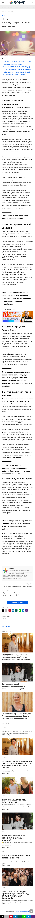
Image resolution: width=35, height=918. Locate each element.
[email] (6, 916)
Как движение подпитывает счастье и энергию (16, 856)
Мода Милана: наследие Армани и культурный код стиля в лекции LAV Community (15, 894)
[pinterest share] (9, 610)
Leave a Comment (17, 602)
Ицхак (3, 831)
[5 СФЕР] (17, 3)
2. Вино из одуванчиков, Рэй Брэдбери (17, 67)
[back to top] (31, 911)
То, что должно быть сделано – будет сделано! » (18, 586)
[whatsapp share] (16, 610)
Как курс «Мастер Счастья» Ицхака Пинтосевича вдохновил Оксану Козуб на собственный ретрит (16, 716)
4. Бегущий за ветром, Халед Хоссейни (17, 72)
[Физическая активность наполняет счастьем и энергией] (17, 821)
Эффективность (19, 7)
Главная (4, 11)
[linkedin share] (13, 610)
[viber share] (26, 610)
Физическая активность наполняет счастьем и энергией (14, 838)
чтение (8, 626)
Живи (3, 795)
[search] (32, 3)
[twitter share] (3, 610)
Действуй (10, 11)
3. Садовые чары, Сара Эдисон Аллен (17, 69)
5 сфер (4, 727)
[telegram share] (23, 610)
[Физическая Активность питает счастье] (17, 785)
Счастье (4, 757)
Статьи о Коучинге (7, 7)
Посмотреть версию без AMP (22, 911)
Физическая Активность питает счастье (14, 801)
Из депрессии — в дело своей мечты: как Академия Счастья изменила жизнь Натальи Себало (16, 657)
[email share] (6, 610)
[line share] (20, 610)
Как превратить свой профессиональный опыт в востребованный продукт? (13, 686)
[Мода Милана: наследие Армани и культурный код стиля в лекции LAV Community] (17, 877)
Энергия (28, 7)
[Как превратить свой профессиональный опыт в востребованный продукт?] (17, 672)
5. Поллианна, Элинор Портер (14, 75)
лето (3, 626)
